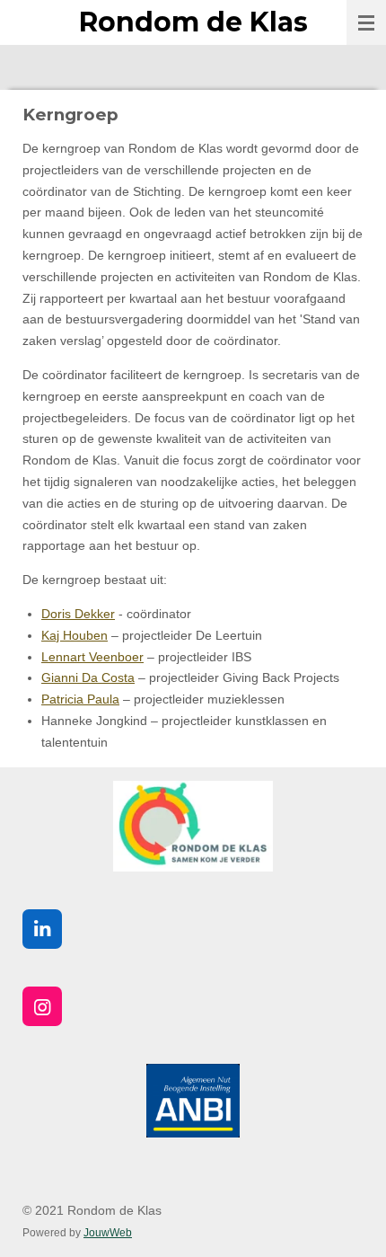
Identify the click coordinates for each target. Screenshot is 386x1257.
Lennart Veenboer (92, 657)
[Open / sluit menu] (366, 22)
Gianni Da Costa (88, 677)
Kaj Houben (74, 635)
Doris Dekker (78, 613)
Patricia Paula (80, 699)
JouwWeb (107, 1232)
